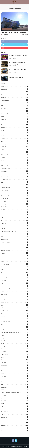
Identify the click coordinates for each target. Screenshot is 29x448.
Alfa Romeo (3, 97)
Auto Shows (3, 108)
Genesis (3, 228)
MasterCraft (3, 302)
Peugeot (3, 335)
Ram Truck (3, 362)
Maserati (3, 299)
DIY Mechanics (4, 179)
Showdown (3, 395)
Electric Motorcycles (5, 193)
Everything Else (4, 204)
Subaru (2, 403)
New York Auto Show (5, 321)
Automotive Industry (5, 111)
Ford (2, 220)
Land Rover (3, 280)
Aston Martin (4, 102)
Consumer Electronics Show (7, 174)
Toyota (2, 414)
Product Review (4, 354)
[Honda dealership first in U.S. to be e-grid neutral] (14, 21)
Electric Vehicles (4, 198)
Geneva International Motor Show (8, 231)
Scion (2, 384)
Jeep (2, 266)
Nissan (2, 327)
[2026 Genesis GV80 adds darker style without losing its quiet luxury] (4, 64)
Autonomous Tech (5, 113)
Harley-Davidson (4, 239)
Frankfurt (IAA (4, 223)
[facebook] (14, 41)
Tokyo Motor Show (5, 411)
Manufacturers (4, 297)
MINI (2, 313)
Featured (3, 209)
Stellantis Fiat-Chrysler (6, 400)
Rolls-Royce (3, 376)
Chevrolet (3, 152)
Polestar (3, 346)
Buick (2, 133)
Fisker (2, 217)
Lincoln (2, 286)
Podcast (3, 340)
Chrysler (3, 157)
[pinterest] (14, 48)
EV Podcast (3, 201)
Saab (2, 379)
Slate (2, 398)
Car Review (3, 146)
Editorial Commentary (6, 187)
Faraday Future (4, 206)
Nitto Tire (3, 329)
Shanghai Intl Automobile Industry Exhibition (11, 392)
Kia (1, 272)
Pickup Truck (4, 338)
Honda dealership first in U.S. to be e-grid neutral (13, 32)
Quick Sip (3, 357)
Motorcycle (3, 318)
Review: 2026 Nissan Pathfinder (16, 77)
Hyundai (3, 253)
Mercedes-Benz (4, 310)
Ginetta (2, 234)
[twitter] (14, 44)
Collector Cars (4, 171)
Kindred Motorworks (5, 275)
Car (2, 141)
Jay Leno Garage (5, 264)
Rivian (2, 373)
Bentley (2, 116)
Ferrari (2, 212)
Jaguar (2, 261)
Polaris (2, 343)
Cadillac (3, 135)
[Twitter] (16, 440)
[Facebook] (13, 440)
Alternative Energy (7, 28)
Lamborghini (4, 277)
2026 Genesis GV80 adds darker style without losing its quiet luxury (17, 63)
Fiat (2, 215)
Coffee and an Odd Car (6, 168)
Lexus (2, 283)
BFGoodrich (3, 119)
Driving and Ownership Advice (7, 184)
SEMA (2, 389)
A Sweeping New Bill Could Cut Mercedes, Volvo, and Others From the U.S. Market (18, 56)
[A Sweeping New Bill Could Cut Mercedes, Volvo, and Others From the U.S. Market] (4, 57)
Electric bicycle (4, 190)
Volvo (2, 428)
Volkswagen (3, 425)
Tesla (2, 406)
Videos (2, 422)
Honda (2, 247)
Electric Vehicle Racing (6, 195)
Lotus (2, 291)
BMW (2, 124)
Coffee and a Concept (6, 165)
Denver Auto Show (5, 176)
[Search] (26, 2)
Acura (2, 94)
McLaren (3, 307)
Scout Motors (4, 387)
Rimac (2, 370)
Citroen (2, 160)
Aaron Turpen (5, 34)
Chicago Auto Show (5, 154)
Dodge (2, 182)
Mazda (2, 305)
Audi (2, 105)
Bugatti (2, 130)
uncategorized (4, 417)
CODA (2, 163)
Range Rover (4, 365)
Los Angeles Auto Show (6, 288)
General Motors (4, 226)
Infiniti (2, 258)
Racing (2, 359)
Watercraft (3, 430)
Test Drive (3, 409)
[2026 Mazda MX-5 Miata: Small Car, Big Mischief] (4, 71)
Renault (3, 368)
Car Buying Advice (5, 143)
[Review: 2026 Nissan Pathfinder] (4, 78)
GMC (2, 236)
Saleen (2, 381)
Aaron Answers (4, 92)
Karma (2, 269)
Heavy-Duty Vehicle (5, 242)
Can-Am (3, 138)
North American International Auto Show (10, 332)
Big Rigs (3, 122)
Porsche (3, 348)
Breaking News (4, 127)
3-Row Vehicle (4, 89)
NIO (2, 324)
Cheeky (2, 149)
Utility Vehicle (4, 420)
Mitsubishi (3, 316)
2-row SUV (3, 86)
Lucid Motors (4, 294)
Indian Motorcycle (5, 256)
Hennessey (3, 245)
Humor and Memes (5, 250)
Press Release (4, 351)
